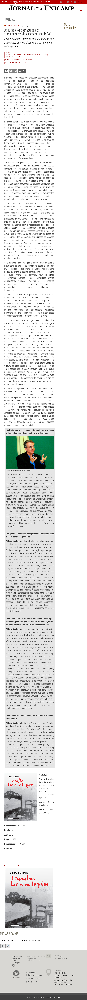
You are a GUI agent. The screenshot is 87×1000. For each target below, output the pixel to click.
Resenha (25, 26)
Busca (85, 2)
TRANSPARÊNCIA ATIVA (34, 1)
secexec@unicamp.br (60, 958)
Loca (64, 2)
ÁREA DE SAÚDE (4, 1)
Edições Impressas (34, 956)
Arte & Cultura (17, 956)
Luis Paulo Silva (23, 63)
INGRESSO (25, 1)
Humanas (16, 962)
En (61, 2)
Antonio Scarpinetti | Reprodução (21, 60)
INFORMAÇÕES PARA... (46, 1)
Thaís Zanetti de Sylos (12, 56)
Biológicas (16, 958)
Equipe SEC (31, 958)
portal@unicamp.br (34, 981)
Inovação (15, 964)
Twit (81, 2)
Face (78, 2)
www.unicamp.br (33, 978)
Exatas (14, 960)
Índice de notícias (34, 960)
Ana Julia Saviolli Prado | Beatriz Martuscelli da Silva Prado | (26, 55)
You (75, 2)
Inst (68, 2)
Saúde (14, 966)
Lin (71, 2)
